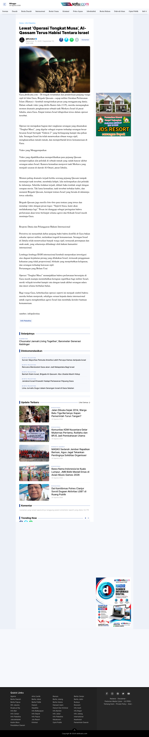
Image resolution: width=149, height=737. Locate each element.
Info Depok (36, 714)
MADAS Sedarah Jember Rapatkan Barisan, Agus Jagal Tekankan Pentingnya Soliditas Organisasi (70, 452)
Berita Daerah (26, 11)
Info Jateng (78, 714)
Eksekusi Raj (15, 708)
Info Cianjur (14, 714)
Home (21, 23)
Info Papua (36, 717)
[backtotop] (74, 730)
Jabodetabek (91, 11)
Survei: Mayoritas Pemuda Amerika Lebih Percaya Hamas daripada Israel (54, 360)
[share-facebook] (61, 40)
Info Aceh (77, 708)
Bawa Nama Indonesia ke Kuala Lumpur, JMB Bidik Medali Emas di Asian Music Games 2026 (70, 471)
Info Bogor (78, 711)
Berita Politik (36, 702)
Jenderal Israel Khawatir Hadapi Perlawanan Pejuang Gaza (48, 381)
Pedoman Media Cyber (113, 701)
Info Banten (57, 711)
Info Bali (13, 711)
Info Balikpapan (38, 711)
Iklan (130, 704)
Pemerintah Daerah (81, 722)
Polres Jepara (78, 11)
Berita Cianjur (79, 696)
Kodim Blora (14, 722)
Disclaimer (121, 699)
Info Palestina (15, 717)
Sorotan (5, 11)
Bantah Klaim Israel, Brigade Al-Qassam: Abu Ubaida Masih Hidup (51, 374)
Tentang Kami (109, 704)
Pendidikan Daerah (17, 725)
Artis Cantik (36, 696)
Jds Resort (36, 719)
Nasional (57, 407)
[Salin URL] (77, 40)
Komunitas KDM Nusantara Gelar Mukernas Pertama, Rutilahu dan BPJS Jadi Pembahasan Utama (69, 432)
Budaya (77, 702)
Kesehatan (78, 719)
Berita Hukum (105, 11)
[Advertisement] (113, 56)
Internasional (40, 11)
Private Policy (121, 704)
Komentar (85, 40)
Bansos (55, 696)
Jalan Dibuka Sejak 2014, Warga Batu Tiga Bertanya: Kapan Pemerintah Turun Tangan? (68, 413)
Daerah (14, 11)
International (78, 717)
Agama (13, 696)
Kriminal (66, 11)
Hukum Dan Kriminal (60, 708)
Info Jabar (57, 714)
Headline (35, 708)
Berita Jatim (78, 699)
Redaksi (113, 699)
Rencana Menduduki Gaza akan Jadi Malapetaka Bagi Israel (48, 367)
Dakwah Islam (119, 11)
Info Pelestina (25, 321)
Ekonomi (77, 705)
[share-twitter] (66, 40)
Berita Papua (15, 702)
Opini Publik (133, 11)
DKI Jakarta (14, 705)
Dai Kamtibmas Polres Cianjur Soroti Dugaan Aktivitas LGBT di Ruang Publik (68, 491)
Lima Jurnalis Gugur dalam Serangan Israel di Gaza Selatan (48, 388)
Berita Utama (54, 11)
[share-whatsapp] (72, 40)
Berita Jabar (36, 699)
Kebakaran (57, 719)
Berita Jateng (58, 699)
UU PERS (127, 701)
